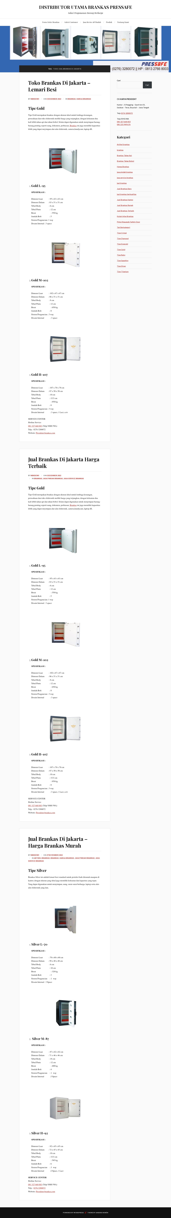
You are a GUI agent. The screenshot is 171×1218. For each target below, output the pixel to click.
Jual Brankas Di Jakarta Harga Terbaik (63, 462)
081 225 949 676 (124, 124)
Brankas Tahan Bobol (125, 161)
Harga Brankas (84, 99)
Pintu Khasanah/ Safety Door (128, 222)
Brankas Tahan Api (124, 155)
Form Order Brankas (50, 22)
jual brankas (122, 183)
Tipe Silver (121, 266)
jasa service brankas (74, 478)
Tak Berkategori (123, 227)
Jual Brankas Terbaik (125, 211)
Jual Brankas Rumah (125, 205)
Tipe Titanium (123, 271)
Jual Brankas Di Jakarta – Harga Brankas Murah (57, 842)
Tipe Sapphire (122, 260)
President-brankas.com (45, 432)
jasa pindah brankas (53, 478)
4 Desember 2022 (54, 99)
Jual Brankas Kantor (125, 200)
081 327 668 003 (35, 426)
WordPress (79, 1212)
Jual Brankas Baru (124, 189)
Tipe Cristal (122, 233)
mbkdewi (35, 99)
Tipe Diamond (123, 238)
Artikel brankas (42, 858)
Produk (109, 22)
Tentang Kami (123, 22)
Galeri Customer (71, 22)
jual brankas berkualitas (126, 194)
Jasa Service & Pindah (92, 22)
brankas (72, 99)
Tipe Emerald (122, 244)
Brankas (73, 125)
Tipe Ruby (121, 255)
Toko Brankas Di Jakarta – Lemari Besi (59, 86)
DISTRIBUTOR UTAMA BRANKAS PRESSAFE (85, 7)
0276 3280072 (39, 1188)
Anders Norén (102, 1212)
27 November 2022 (55, 855)
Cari (119, 80)
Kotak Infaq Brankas (125, 216)
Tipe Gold (121, 249)
